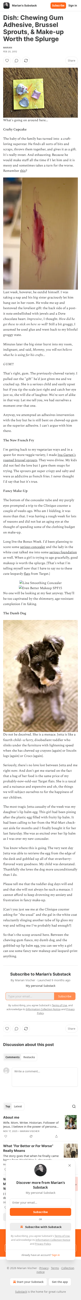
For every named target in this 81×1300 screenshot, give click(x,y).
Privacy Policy (43, 1243)
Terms (55, 1268)
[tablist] (20, 1057)
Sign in (72, 5)
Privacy (44, 1268)
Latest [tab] (18, 1106)
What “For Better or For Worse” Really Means (28, 1148)
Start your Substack (30, 1282)
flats (27, 573)
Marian (7, 47)
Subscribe (58, 5)
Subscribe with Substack (43, 1227)
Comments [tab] (12, 1057)
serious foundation (63, 552)
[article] (40, 1127)
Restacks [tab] (29, 1057)
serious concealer (32, 547)
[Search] (74, 1106)
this (23, 170)
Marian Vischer (29, 1131)
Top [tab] (8, 1106)
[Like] (7, 61)
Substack (21, 1292)
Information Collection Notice (53, 1240)
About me (11, 1117)
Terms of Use (62, 1236)
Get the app (60, 1282)
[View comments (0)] (16, 61)
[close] (69, 1165)
